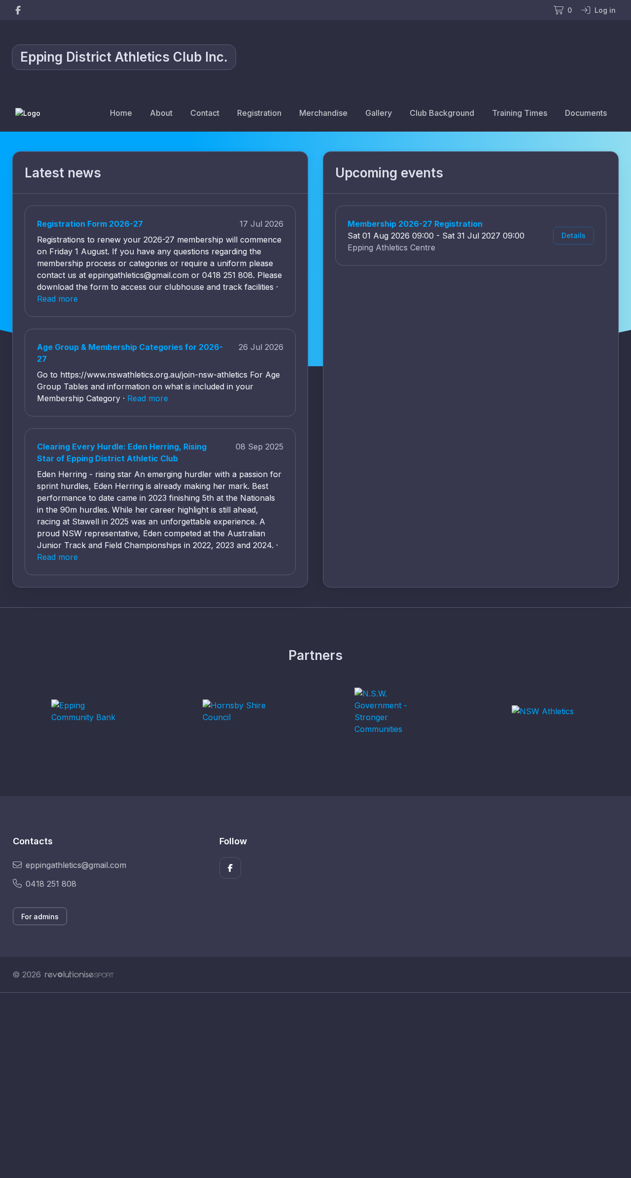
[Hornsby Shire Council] (240, 711)
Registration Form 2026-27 (90, 224)
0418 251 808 (51, 884)
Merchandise (323, 113)
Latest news (63, 172)
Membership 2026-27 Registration (415, 224)
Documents (586, 113)
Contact (204, 113)
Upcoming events (389, 172)
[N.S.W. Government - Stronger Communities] (391, 711)
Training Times (519, 113)
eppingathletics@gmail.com (76, 865)
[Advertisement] (308, 1085)
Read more (57, 299)
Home (121, 113)
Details (573, 235)
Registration (259, 113)
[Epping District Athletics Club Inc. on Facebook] (18, 10)
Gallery (378, 113)
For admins (40, 916)
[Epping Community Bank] (88, 711)
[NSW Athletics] (543, 711)
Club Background (442, 113)
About (161, 113)
